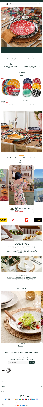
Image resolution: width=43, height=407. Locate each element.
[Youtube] (28, 396)
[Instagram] (21, 396)
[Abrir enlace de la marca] (12, 220)
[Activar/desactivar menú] (1, 4)
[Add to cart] (32, 209)
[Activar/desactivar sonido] (32, 204)
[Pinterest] (23, 396)
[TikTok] (25, 396)
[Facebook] (19, 396)
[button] (23, 4)
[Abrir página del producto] (32, 87)
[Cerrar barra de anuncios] (42, 1)
